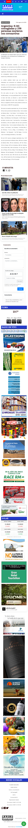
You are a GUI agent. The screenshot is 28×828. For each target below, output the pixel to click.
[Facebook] (18, 1)
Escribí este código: (9, 270)
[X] (15, 1)
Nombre (6, 252)
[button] (4, 1)
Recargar (20, 281)
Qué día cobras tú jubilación (10, 192)
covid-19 (13, 16)
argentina (5, 16)
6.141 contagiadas (7, 19)
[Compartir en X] (6, 170)
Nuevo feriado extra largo (9, 236)
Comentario (6, 258)
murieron (20, 19)
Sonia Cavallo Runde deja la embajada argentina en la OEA (12, 214)
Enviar (20, 289)
